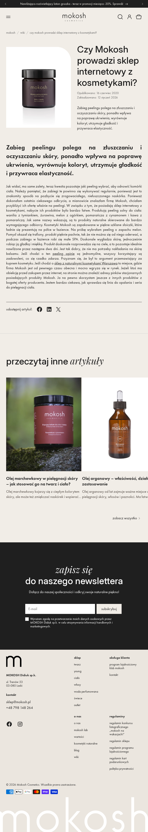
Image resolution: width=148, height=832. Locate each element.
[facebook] (9, 724)
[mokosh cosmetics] (74, 17)
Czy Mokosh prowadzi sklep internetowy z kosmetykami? (63, 33)
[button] (120, 17)
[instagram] (20, 724)
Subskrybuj (109, 608)
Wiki (22, 33)
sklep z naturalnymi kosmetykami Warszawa (86, 263)
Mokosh (10, 33)
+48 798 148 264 (19, 707)
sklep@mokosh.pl (18, 701)
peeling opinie (63, 253)
